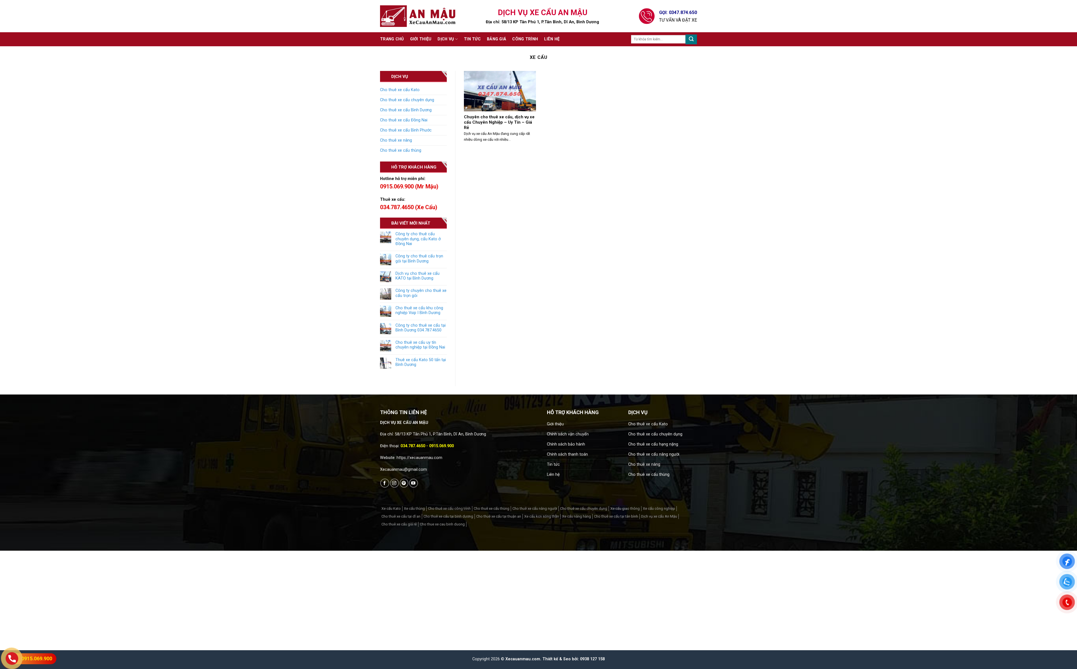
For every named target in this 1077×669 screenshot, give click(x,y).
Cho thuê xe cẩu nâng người (653, 454)
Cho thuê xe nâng (396, 140)
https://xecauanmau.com (419, 457)
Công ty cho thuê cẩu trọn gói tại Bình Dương (419, 258)
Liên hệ (552, 39)
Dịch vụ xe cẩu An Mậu (659, 516)
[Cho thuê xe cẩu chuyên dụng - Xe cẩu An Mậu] (418, 16)
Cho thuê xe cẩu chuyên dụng (407, 100)
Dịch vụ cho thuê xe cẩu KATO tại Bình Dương (417, 276)
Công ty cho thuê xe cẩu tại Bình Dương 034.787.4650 (420, 328)
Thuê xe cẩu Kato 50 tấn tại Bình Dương (420, 362)
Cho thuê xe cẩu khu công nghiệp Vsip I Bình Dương (419, 310)
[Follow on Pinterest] (404, 483)
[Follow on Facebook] (384, 483)
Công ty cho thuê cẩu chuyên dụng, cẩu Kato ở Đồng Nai (418, 239)
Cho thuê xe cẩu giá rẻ (399, 524)
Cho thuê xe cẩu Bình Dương (406, 110)
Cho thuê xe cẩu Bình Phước (406, 130)
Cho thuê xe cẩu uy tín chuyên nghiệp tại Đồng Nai (420, 345)
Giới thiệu (421, 39)
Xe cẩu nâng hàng (576, 516)
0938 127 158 (592, 659)
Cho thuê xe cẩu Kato (400, 89)
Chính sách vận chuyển (568, 434)
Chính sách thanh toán (567, 454)
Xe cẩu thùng (414, 508)
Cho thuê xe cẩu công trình (449, 508)
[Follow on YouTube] (413, 483)
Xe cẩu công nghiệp (659, 508)
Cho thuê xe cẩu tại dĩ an (400, 516)
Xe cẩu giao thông (625, 508)
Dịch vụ (446, 39)
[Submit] (691, 39)
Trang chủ (392, 39)
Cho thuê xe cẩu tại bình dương (448, 516)
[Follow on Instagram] (394, 483)
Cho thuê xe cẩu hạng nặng (653, 444)
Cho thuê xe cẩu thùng (400, 150)
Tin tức (472, 39)
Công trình (525, 39)
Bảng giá (496, 39)
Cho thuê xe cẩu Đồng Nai (403, 120)
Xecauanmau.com (522, 659)
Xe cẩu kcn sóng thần (541, 516)
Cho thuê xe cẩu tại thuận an (498, 516)
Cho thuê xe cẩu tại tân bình (616, 516)
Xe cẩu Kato (391, 508)
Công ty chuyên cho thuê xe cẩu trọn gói (421, 293)
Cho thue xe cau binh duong (442, 524)
